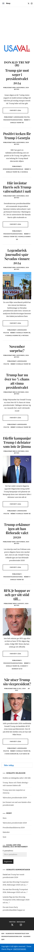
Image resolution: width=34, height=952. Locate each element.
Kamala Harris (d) (14, 335)
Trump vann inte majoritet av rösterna (14, 791)
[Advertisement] (17, 25)
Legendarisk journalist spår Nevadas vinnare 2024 (17, 256)
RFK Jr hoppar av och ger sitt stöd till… (17, 594)
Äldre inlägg (9, 765)
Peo (17, 89)
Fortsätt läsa (15, 110)
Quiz (4, 837)
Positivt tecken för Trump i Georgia (17, 135)
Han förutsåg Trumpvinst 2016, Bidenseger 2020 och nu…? (16, 900)
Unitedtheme (19, 949)
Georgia (25, 172)
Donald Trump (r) (23, 332)
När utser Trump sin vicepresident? (17, 681)
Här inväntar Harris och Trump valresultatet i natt (17, 187)
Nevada (26, 335)
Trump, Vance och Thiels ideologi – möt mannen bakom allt (16, 784)
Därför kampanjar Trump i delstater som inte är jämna (17, 442)
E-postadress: (8, 851)
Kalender (6, 832)
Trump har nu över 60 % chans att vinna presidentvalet (17, 381)
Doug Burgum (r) (12, 754)
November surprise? (17, 348)
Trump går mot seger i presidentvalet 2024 (17, 76)
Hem (4, 818)
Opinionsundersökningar (13, 169)
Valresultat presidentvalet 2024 (15, 798)
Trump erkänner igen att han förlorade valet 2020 (17, 530)
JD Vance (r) (24, 754)
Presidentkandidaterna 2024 (14, 828)
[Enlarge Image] (27, 276)
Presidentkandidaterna (13, 120)
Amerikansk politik (22, 117)
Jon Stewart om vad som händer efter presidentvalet (17, 803)
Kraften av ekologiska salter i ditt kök (17, 778)
